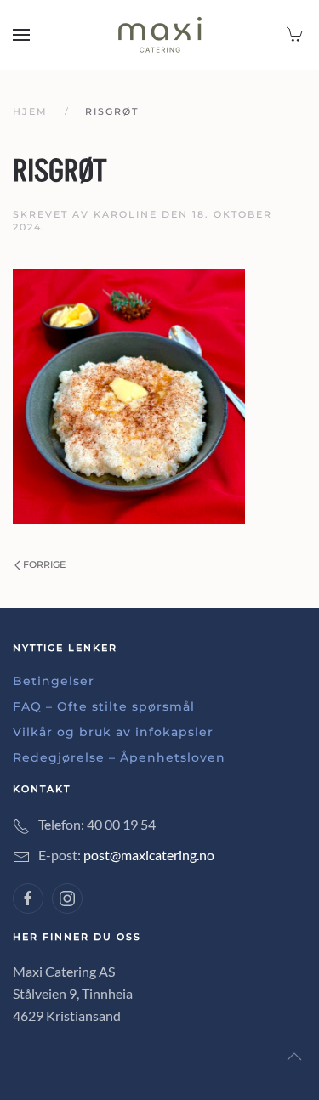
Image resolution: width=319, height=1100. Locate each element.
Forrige (44, 564)
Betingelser (53, 681)
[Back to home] (159, 35)
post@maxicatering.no (148, 855)
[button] (21, 35)
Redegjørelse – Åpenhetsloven (119, 757)
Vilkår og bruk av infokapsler (113, 732)
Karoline (125, 214)
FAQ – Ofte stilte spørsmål (104, 706)
